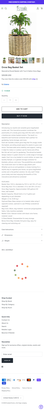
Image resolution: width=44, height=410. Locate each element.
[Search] (7, 8)
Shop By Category (8, 304)
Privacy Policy (6, 388)
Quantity (5, 96)
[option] (22, 34)
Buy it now (22, 116)
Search (4, 326)
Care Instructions (8, 229)
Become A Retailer (8, 333)
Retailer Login (6, 329)
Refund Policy (16, 388)
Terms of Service (27, 388)
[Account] (37, 8)
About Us (5, 323)
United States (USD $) (11, 398)
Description (6, 124)
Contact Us (6, 320)
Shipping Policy (6, 390)
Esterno (6, 84)
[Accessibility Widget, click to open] (41, 407)
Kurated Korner (10, 403)
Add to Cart (22, 109)
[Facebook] (2, 366)
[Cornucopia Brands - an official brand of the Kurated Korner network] (22, 8)
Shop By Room (7, 308)
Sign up (7, 360)
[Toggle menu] (2, 8)
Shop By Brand (7, 301)
